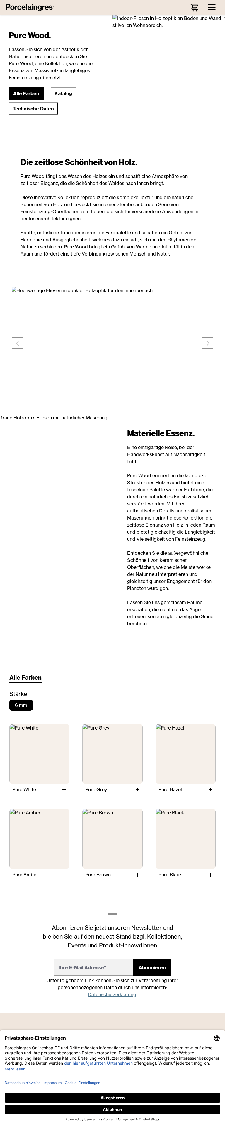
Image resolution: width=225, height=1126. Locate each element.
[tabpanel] (112, 787)
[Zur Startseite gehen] (31, 7)
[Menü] (211, 7)
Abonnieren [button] (152, 967)
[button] (26, 93)
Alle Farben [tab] (25, 677)
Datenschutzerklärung (112, 994)
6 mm (21, 705)
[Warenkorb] (194, 7)
